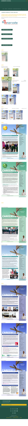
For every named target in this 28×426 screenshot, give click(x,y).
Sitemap (21, 417)
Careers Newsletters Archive (7, 404)
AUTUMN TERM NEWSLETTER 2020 (7, 38)
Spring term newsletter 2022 (7, 34)
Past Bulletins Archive (6, 402)
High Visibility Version (9, 417)
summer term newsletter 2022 (7, 29)
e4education (16, 416)
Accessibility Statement (16, 417)
